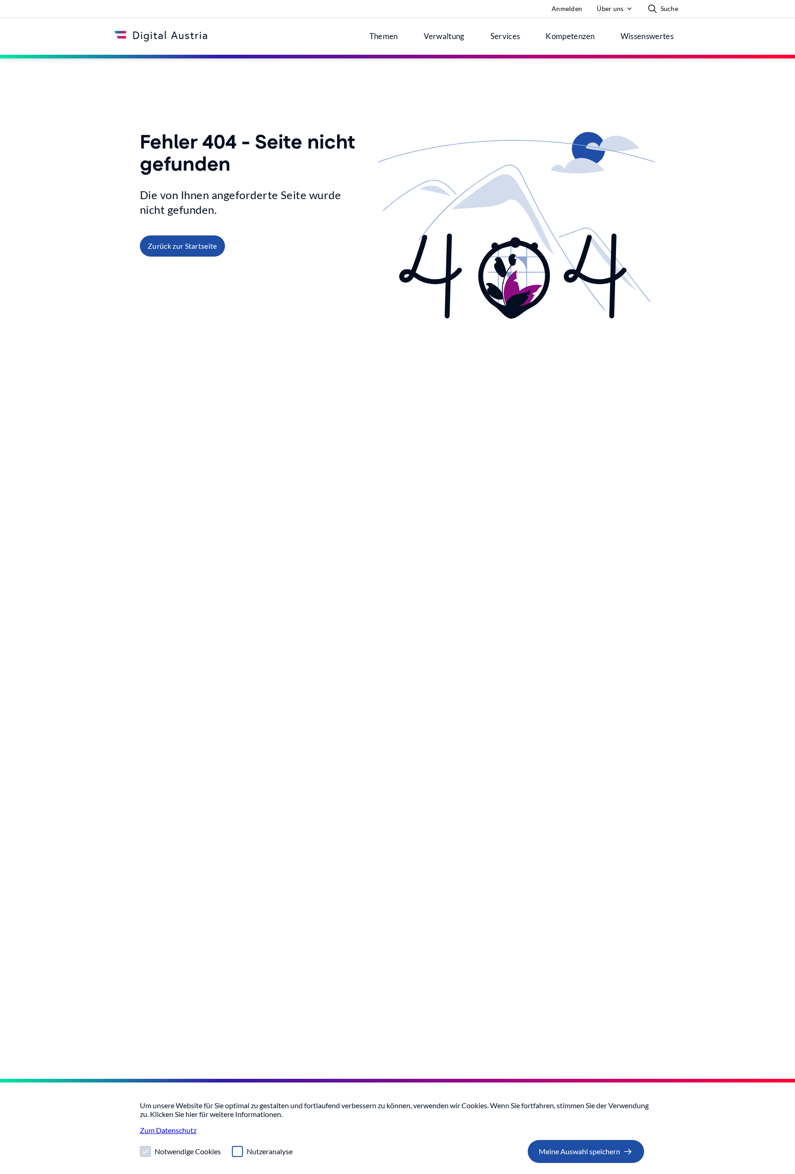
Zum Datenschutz (168, 1130)
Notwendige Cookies (188, 1151)
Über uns (610, 8)
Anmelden (567, 8)
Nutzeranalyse (270, 1151)
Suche (669, 8)
